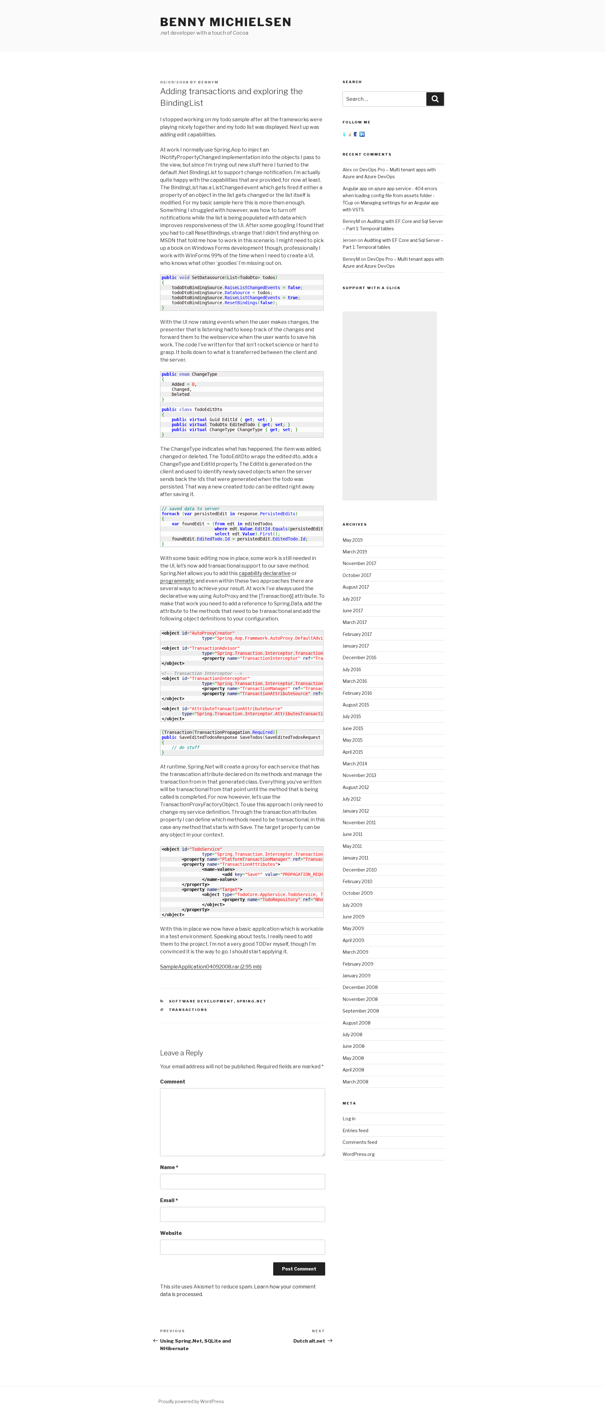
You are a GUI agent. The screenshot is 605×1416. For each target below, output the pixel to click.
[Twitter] (345, 135)
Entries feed (355, 1130)
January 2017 (356, 645)
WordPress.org (359, 1154)
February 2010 (357, 881)
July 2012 (352, 799)
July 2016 (352, 669)
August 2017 (356, 587)
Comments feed (360, 1142)
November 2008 (360, 999)
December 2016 (360, 657)
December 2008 (360, 987)
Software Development (201, 1001)
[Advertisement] (390, 405)
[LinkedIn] (362, 135)
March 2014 (355, 763)
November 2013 (359, 775)
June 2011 (352, 834)
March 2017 (355, 622)
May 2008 (353, 1058)
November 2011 (359, 822)
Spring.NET (252, 1001)
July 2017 (352, 599)
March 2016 (355, 681)
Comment (172, 1082)
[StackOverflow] (351, 135)
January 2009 (357, 975)
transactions (188, 1010)
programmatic (177, 581)
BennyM (208, 82)
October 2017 (357, 575)
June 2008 (354, 1046)
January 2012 (356, 811)
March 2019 (355, 551)
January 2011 (355, 857)
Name (169, 1167)
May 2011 (352, 846)
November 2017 (359, 563)
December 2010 (360, 869)
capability (250, 573)
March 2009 (355, 952)
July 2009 (352, 905)
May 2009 (353, 928)
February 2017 (357, 634)
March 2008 (355, 1081)
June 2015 (353, 728)
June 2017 (353, 610)
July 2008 (352, 1034)
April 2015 (353, 752)
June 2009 (354, 916)
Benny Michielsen (226, 22)
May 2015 (353, 740)
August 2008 (357, 1022)
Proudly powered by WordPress (191, 1401)
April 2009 (353, 940)
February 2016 (357, 693)
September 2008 (361, 1010)
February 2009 (358, 964)
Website (171, 1233)
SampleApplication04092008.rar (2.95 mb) (211, 967)
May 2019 (353, 540)
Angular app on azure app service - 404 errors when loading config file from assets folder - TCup (390, 195)
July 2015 (352, 716)
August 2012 (356, 787)
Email (169, 1200)
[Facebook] (357, 135)
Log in (349, 1118)
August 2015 (356, 704)
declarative (277, 573)
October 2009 (358, 893)
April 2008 (353, 1069)
